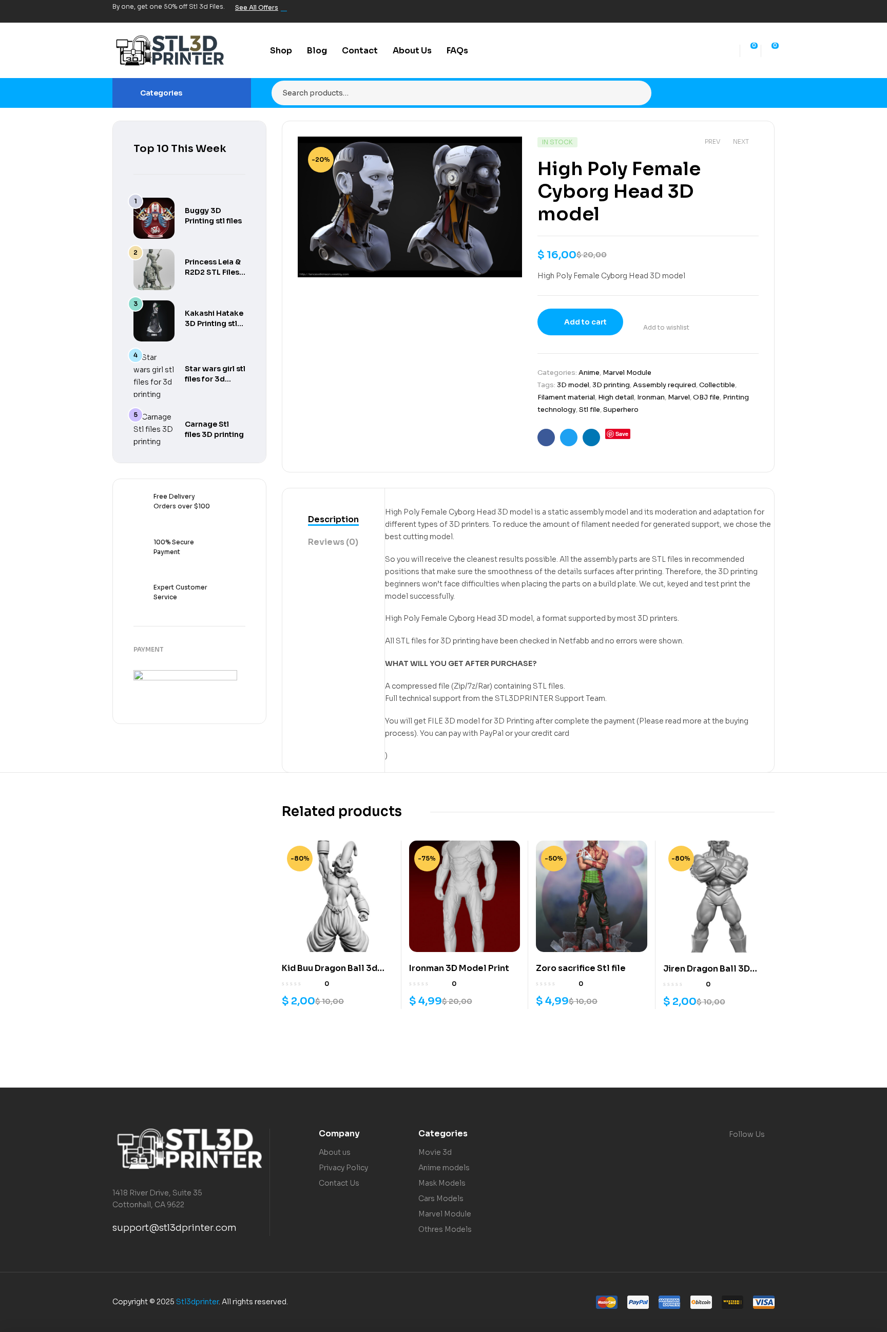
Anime (589, 372)
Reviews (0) (333, 542)
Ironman (651, 397)
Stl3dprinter (197, 1301)
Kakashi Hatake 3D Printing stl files (214, 323)
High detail (616, 397)
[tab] (333, 520)
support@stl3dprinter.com (174, 1227)
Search (637, 93)
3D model (573, 384)
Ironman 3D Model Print (459, 968)
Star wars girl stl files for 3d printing (215, 379)
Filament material (566, 397)
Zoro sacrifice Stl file (581, 968)
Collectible (717, 384)
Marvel (679, 397)
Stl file (589, 409)
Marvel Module (627, 372)
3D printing (611, 384)
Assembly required (664, 384)
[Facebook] (716, 11)
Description (333, 519)
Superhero (621, 409)
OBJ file (706, 397)
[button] (504, 152)
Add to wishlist (666, 327)
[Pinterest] (768, 11)
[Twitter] (733, 11)
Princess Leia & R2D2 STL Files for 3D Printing (213, 272)
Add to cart (585, 322)
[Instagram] (751, 11)
